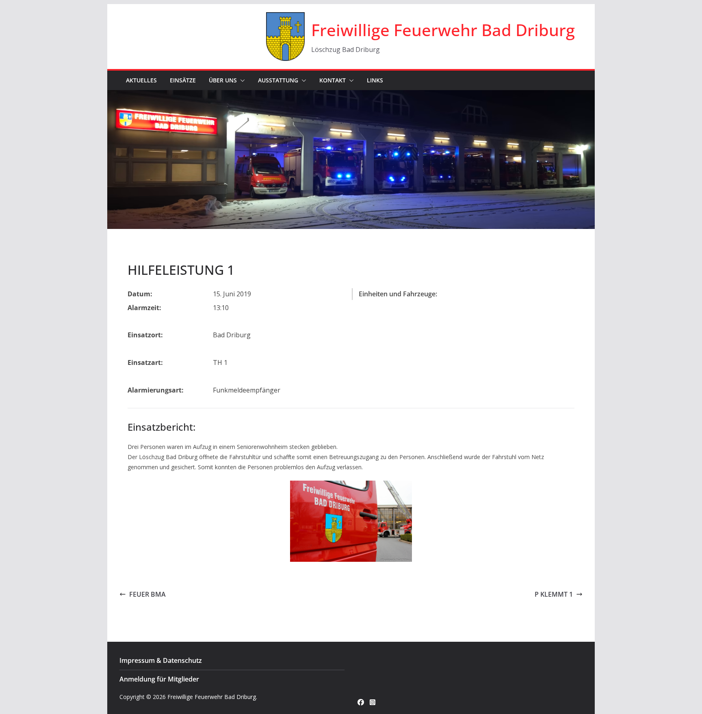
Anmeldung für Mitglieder (159, 679)
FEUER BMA (147, 594)
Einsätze (183, 80)
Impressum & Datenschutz (160, 660)
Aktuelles (141, 80)
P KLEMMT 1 (554, 594)
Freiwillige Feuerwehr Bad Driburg (443, 30)
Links (375, 80)
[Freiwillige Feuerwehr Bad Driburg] (351, 95)
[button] (241, 80)
